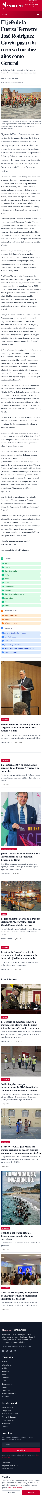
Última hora (6, 1365)
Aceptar (31, 1493)
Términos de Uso (8, 1420)
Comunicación (7, 1384)
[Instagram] (11, 1351)
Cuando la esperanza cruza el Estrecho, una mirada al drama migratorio (17, 1236)
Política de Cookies (9, 1417)
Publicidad (6, 1462)
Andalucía (5, 1371)
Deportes (5, 1378)
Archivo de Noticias (9, 1393)
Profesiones (6, 1390)
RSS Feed (5, 1397)
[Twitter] (7, 1351)
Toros (4, 1381)
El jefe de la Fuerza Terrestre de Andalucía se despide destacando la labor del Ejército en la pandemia (19, 955)
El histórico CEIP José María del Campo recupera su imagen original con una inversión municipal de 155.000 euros (21, 1151)
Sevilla (4, 1368)
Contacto (5, 1426)
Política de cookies (15, 1487)
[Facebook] (3, 1351)
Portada (5, 1362)
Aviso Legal (6, 1423)
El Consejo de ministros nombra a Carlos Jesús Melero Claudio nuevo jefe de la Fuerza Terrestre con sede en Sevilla (20, 1026)
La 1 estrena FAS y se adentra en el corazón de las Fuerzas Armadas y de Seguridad (20, 768)
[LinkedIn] (15, 1351)
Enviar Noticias (7, 1469)
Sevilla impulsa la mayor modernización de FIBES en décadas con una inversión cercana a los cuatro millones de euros (20, 1088)
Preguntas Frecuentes (10, 1465)
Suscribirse (21, 1450)
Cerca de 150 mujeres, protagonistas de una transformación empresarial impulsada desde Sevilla (19, 1295)
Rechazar (11, 1493)
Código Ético (6, 1411)
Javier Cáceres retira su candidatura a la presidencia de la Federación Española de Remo (20, 857)
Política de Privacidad (10, 1414)
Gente (4, 1374)
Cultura (4, 1387)
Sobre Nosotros (7, 1407)
